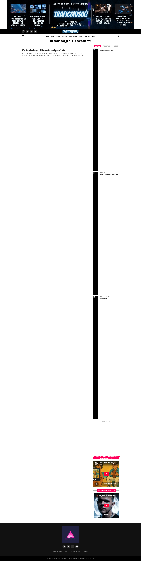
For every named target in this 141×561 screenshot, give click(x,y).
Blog (52, 36)
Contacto (87, 36)
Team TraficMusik (57, 551)
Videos (80, 36)
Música (58, 36)
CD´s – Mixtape (73, 36)
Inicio (47, 36)
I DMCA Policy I (77, 551)
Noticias (64, 36)
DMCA (93, 36)
